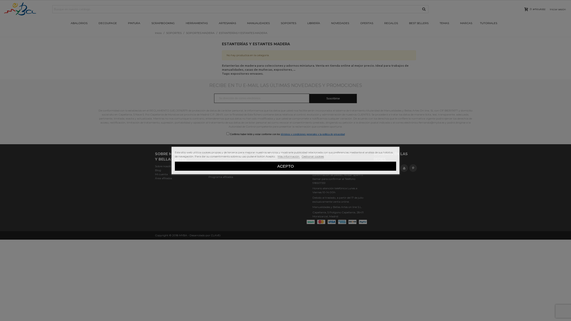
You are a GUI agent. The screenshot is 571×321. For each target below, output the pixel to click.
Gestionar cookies (313, 156)
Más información (289, 156)
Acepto (285, 166)
